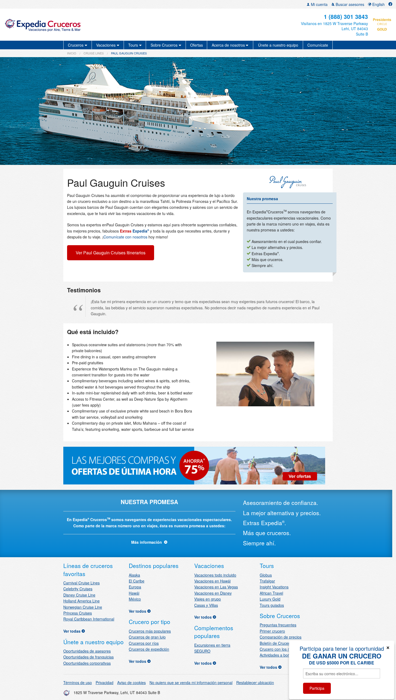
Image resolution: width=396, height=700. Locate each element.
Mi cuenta (319, 4)
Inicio (71, 53)
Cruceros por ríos (144, 643)
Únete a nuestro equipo (278, 45)
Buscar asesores (349, 4)
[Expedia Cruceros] (68, 24)
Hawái (134, 593)
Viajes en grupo (207, 599)
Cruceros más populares (150, 631)
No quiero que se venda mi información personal (191, 682)
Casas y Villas (206, 605)
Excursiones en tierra (212, 645)
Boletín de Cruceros (277, 643)
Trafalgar (267, 581)
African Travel (271, 593)
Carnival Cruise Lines (81, 582)
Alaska (134, 575)
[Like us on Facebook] (390, 4)
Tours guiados (272, 605)
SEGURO (202, 651)
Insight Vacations (274, 587)
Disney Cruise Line (79, 595)
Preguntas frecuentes (278, 625)
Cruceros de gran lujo (147, 637)
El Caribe (136, 581)
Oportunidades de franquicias (88, 657)
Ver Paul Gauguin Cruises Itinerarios (110, 252)
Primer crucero (272, 631)
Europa (135, 587)
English (378, 4)
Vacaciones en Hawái (212, 581)
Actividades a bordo (276, 655)
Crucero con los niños (278, 649)
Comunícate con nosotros (125, 237)
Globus (266, 575)
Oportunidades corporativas (87, 663)
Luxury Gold (270, 599)
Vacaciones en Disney (213, 593)
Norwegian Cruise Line (82, 607)
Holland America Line (81, 601)
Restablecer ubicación (255, 682)
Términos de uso (77, 682)
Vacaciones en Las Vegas (216, 587)
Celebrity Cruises (77, 588)
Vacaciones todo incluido (215, 575)
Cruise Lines (94, 53)
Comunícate (317, 45)
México (135, 599)
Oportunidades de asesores (87, 651)
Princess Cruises (77, 613)
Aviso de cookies (131, 682)
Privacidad (104, 682)
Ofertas (196, 45)
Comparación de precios (280, 637)
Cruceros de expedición (149, 649)
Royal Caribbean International (88, 619)
